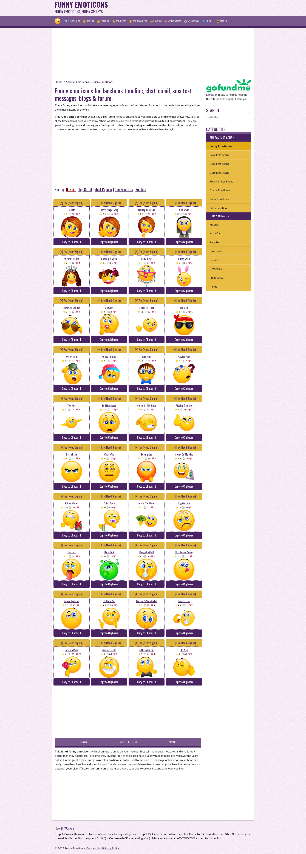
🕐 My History (191, 21)
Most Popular (103, 189)
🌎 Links (206, 21)
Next (172, 741)
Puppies (214, 242)
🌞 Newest (88, 21)
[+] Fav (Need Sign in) (71, 203)
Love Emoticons (219, 154)
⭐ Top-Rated (119, 21)
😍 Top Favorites (138, 21)
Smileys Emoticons (77, 81)
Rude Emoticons (219, 199)
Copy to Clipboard (71, 242)
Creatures (216, 268)
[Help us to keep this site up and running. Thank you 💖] (228, 85)
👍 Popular (103, 21)
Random (140, 189)
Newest (71, 189)
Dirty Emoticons (220, 208)
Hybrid (214, 224)
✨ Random (156, 21)
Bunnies (214, 260)
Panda (213, 286)
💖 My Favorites (172, 21)
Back (83, 741)
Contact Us (93, 848)
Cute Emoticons (219, 172)
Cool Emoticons (219, 163)
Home (58, 81)
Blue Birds (216, 251)
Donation (211, 94)
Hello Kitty (216, 277)
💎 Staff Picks (72, 21)
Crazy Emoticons (220, 190)
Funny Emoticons (103, 81)
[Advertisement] (186, 8)
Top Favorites (124, 189)
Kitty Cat (215, 233)
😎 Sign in (221, 21)
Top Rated (85, 189)
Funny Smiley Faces (221, 181)
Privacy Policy (111, 848)
